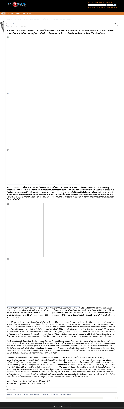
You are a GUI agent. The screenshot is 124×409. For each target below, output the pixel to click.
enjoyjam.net (56, 406)
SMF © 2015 (61, 404)
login (104, 2)
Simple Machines (67, 404)
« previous (112, 21)
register (109, 2)
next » (116, 21)
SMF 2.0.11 (55, 404)
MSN (8, 26)
